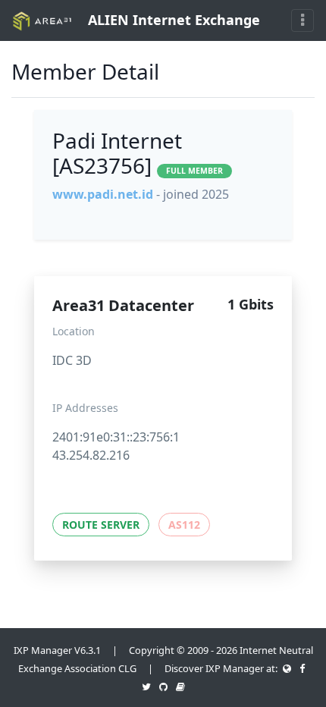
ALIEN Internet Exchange (172, 20)
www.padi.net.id (102, 194)
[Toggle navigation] (302, 20)
